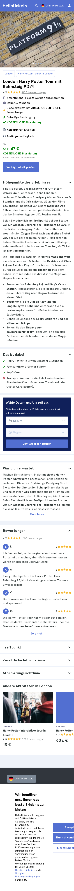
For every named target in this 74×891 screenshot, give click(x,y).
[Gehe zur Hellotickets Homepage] (15, 5)
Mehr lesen (37, 514)
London (8, 73)
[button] (37, 182)
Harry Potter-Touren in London (35, 73)
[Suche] (36, 6)
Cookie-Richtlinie (25, 870)
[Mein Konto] (69, 6)
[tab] (37, 182)
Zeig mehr (37, 633)
